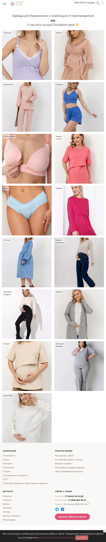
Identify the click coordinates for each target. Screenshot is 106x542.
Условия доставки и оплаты (69, 460)
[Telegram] (57, 509)
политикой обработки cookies (57, 537)
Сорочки (7, 500)
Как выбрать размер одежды (69, 467)
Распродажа (9, 520)
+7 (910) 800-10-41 (77, 500)
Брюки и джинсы (11, 516)
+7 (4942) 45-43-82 (74, 496)
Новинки (7, 496)
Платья (6, 512)
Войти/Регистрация (84, 2)
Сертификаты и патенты (15, 475)
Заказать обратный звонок (72, 517)
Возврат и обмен (63, 463)
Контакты (7, 463)
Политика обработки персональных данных (25, 483)
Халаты (6, 504)
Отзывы (7, 471)
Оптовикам (8, 467)
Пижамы (7, 508)
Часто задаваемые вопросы (69, 471)
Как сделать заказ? (64, 456)
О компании (9, 456)
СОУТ (5, 479)
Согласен (82, 537)
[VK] (62, 509)
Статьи (6, 460)
